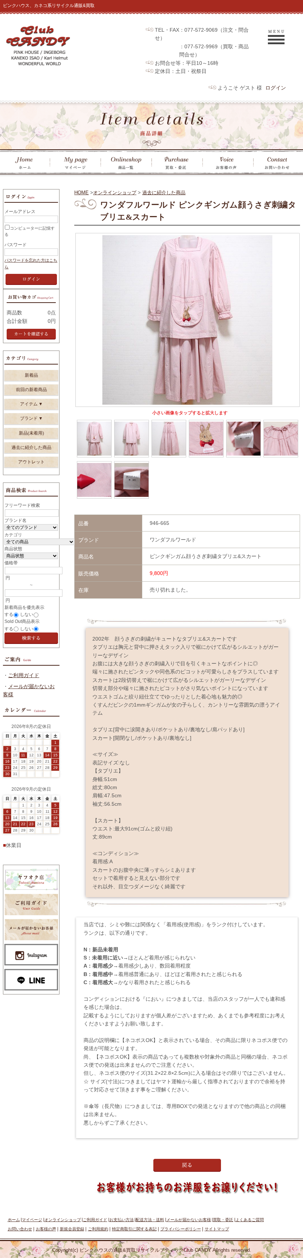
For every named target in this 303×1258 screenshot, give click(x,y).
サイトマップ (217, 1229)
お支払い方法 (121, 1219)
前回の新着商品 (31, 389)
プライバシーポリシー (180, 1229)
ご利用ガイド (23, 675)
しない (26, 614)
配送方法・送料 (150, 1219)
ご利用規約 (98, 1229)
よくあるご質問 (249, 1219)
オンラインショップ (114, 192)
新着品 (31, 375)
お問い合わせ (20, 1229)
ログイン (275, 88)
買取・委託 (223, 1219)
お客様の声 (46, 1229)
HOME (81, 192)
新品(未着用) (31, 433)
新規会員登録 (72, 1229)
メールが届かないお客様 (188, 1219)
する (8, 614)
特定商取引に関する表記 (134, 1229)
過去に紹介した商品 (163, 192)
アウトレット (31, 461)
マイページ (32, 1219)
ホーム (14, 1219)
